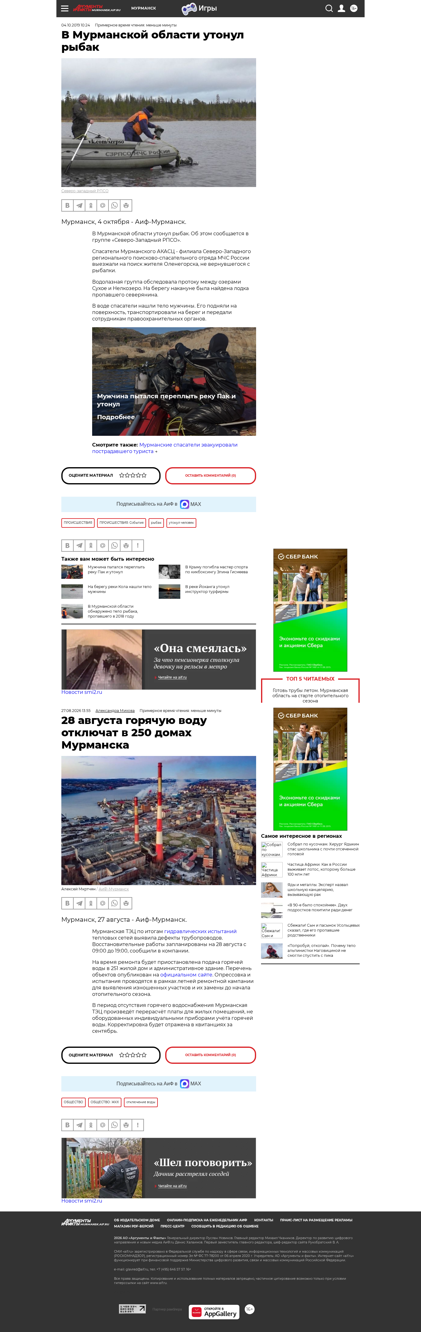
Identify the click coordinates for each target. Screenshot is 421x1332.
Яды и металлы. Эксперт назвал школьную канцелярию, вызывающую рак (318, 889)
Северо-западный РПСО (84, 191)
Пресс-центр (172, 1226)
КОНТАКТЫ (263, 1220)
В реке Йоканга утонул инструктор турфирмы (207, 589)
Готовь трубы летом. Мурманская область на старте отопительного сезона (310, 696)
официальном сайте (186, 975)
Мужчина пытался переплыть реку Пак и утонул (166, 400)
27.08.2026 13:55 (76, 710)
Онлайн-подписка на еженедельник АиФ (207, 1220)
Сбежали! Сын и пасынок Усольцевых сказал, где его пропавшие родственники (324, 930)
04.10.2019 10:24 (75, 25)
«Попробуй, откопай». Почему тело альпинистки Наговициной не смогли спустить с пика (322, 950)
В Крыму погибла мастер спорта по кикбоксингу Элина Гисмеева (216, 569)
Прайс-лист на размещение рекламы (316, 1220)
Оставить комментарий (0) (210, 476)
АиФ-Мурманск (114, 889)
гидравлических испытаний (200, 931)
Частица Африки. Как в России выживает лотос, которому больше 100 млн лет (321, 869)
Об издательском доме (137, 1220)
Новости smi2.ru (81, 692)
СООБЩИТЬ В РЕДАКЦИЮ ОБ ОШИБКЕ (225, 1226)
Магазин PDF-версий (133, 1226)
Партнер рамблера (167, 1309)
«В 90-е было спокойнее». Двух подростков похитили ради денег (320, 907)
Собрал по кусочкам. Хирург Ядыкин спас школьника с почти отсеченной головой (323, 849)
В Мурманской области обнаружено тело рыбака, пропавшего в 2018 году (113, 611)
